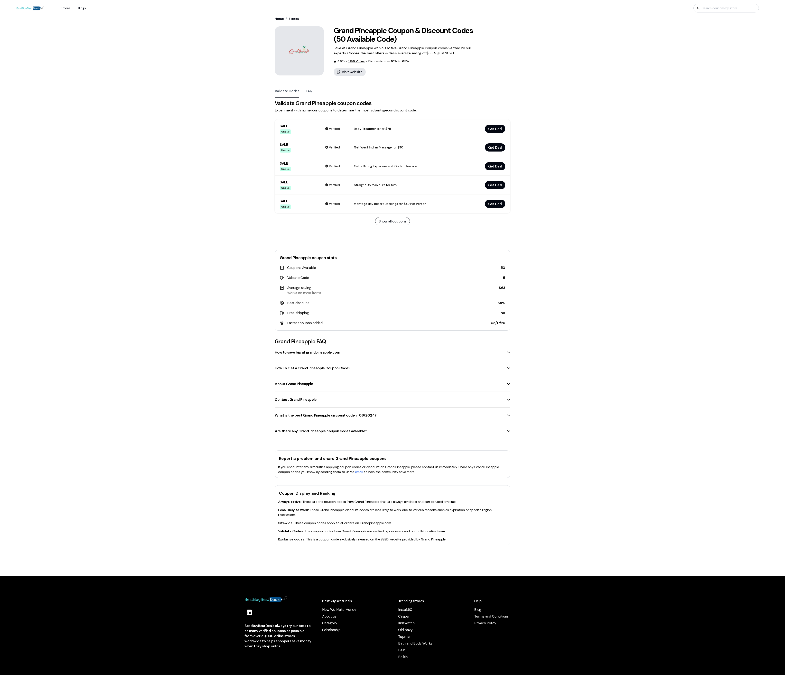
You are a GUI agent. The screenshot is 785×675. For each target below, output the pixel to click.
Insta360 (405, 609)
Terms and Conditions (491, 616)
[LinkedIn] (249, 612)
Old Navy (405, 630)
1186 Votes (356, 61)
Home (279, 19)
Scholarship (331, 630)
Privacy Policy (485, 623)
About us (329, 616)
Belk (401, 650)
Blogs (82, 8)
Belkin (403, 657)
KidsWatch (406, 623)
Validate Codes (287, 91)
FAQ (309, 91)
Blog (477, 609)
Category (329, 623)
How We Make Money (339, 609)
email (359, 472)
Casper (404, 616)
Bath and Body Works (415, 643)
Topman (404, 636)
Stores (294, 19)
